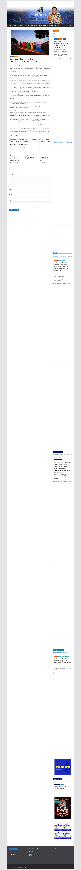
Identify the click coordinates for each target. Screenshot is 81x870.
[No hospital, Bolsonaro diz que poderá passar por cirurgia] (44, 148)
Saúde (35, 25)
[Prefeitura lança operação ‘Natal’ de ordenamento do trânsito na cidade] (15, 148)
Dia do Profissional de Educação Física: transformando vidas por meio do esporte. (19, 140)
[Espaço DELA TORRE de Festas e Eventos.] (62, 782)
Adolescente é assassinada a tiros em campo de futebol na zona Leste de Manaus (40, 140)
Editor (20, 63)
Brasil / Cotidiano (29, 25)
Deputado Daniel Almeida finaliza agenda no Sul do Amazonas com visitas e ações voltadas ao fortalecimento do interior (62, 466)
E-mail (10, 194)
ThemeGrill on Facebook (13, 852)
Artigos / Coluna (57, 784)
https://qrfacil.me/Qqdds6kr (35, 120)
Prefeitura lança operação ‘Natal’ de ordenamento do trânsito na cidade (15, 158)
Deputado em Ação (42, 25)
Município (16, 56)
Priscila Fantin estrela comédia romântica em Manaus (30, 157)
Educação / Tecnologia (65, 656)
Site (10, 200)
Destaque (12, 56)
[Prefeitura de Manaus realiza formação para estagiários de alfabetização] (62, 653)
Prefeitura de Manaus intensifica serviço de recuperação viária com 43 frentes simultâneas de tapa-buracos (62, 267)
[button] (17, 25)
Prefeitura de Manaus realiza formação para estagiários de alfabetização (62, 661)
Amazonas (15, 25)
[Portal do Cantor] (40, 6)
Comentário (12, 174)
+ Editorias (57, 25)
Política (21, 25)
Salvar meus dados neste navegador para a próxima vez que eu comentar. (26, 206)
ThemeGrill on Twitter (13, 854)
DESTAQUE (62, 784)
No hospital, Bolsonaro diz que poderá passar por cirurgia (44, 158)
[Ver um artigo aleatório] (70, 25)
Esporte (51, 25)
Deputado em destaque (57, 459)
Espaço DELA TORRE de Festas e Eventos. (61, 787)
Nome (10, 189)
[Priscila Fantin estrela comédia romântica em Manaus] (30, 148)
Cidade (55, 260)
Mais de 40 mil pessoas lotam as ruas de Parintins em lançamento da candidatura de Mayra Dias (62, 44)
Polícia (63, 260)
